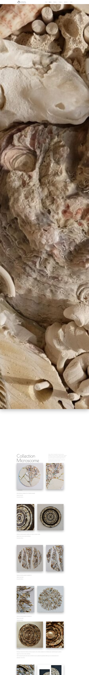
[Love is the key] (25, 611)
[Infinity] (30, 647)
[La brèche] (30, 488)
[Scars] (30, 570)
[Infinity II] (25, 530)
